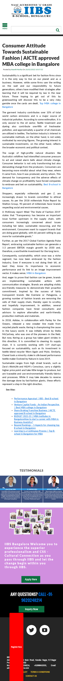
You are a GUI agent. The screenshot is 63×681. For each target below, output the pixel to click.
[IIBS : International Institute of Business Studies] (31, 10)
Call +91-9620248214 (37, 597)
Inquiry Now (31, 609)
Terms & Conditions (40, 672)
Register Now (16, 647)
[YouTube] (45, 630)
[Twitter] (31, 630)
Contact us (31, 676)
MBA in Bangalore (36, 273)
